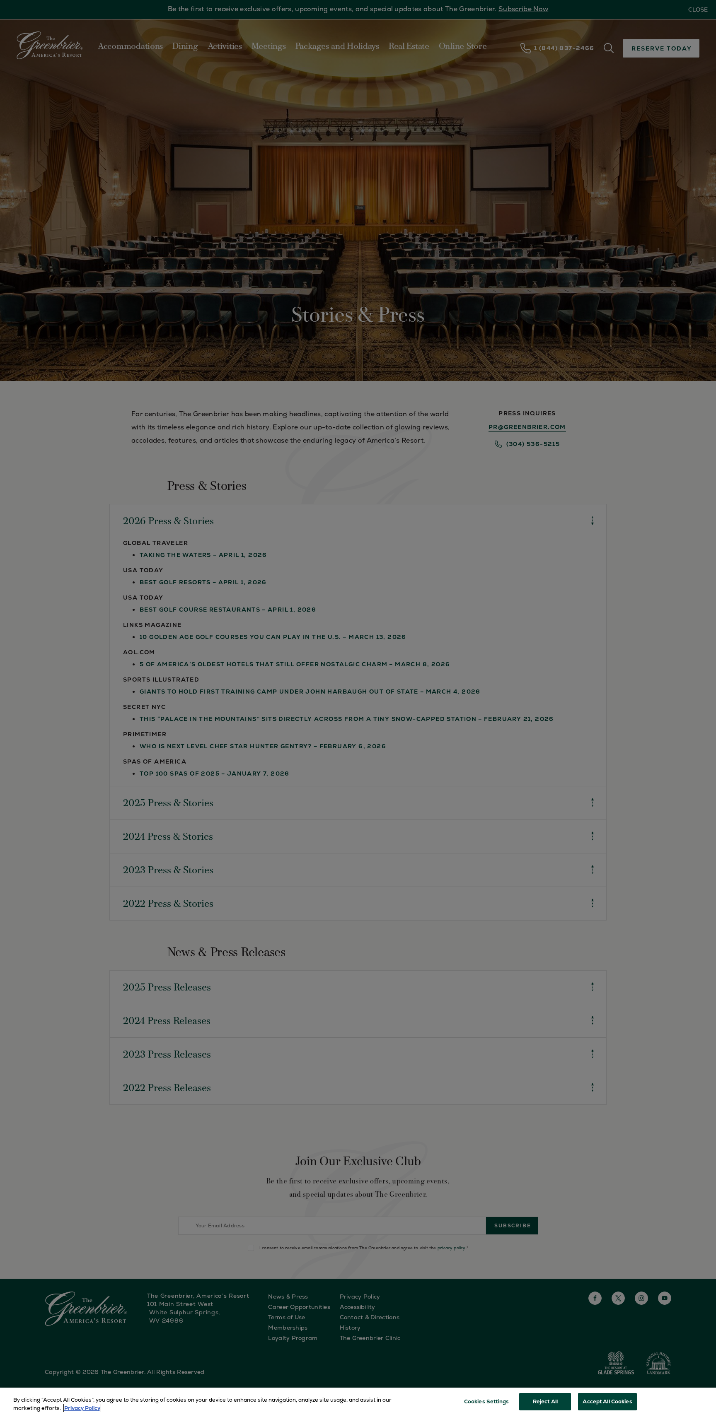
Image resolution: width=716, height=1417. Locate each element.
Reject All (545, 1401)
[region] (358, 1402)
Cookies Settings (486, 1401)
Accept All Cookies (607, 1401)
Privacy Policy (82, 1408)
